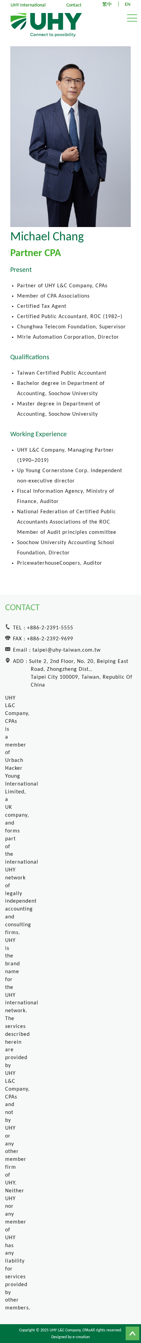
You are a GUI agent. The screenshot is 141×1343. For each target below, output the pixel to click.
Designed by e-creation (70, 1337)
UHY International (28, 5)
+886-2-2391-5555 (50, 628)
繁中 (107, 4)
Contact (73, 5)
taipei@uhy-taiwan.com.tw (67, 650)
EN (127, 4)
